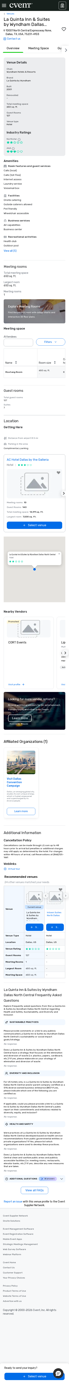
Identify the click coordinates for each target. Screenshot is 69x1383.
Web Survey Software (14, 1249)
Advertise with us (12, 1301)
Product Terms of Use (14, 1291)
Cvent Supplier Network (15, 1215)
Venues (10, 13)
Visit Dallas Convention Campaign (14, 782)
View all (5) (10, 250)
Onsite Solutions (11, 1221)
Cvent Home (9, 1262)
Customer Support (12, 1272)
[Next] (65, 49)
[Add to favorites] (64, 29)
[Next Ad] (64, 493)
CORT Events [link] (17, 642)
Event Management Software (18, 1229)
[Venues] (62, 5)
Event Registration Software (18, 1234)
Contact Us (9, 1267)
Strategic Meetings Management (20, 1244)
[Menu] (4, 5)
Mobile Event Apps (12, 1239)
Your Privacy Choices (14, 1277)
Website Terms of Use (14, 1296)
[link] (29, 628)
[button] (29, 341)
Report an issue (13, 1201)
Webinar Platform (12, 1254)
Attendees (10, 336)
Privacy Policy (10, 1286)
